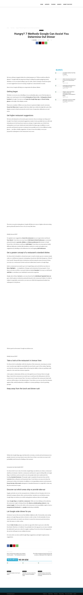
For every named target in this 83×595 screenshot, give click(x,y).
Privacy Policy (61, 593)
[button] (74, 4)
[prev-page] (7, 578)
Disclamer (56, 593)
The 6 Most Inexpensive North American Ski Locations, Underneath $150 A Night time (42, 554)
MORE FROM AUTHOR (23, 559)
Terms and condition (68, 593)
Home (41, 4)
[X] (40, 43)
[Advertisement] (41, 17)
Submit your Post (67, 4)
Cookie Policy (50, 593)
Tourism (53, 4)
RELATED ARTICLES (12, 559)
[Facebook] (37, 43)
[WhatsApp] (46, 43)
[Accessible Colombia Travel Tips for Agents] (14, 567)
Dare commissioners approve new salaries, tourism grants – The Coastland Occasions (16, 554)
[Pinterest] (43, 43)
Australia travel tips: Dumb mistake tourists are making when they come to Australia (44, 574)
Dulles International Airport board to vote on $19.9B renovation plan (69, 80)
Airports (47, 4)
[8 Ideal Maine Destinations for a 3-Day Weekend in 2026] (58, 87)
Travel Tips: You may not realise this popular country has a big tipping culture (29, 574)
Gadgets (59, 4)
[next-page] (10, 578)
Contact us (45, 593)
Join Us (75, 593)
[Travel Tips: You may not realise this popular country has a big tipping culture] (29, 567)
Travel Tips (12, 27)
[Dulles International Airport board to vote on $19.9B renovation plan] (58, 80)
